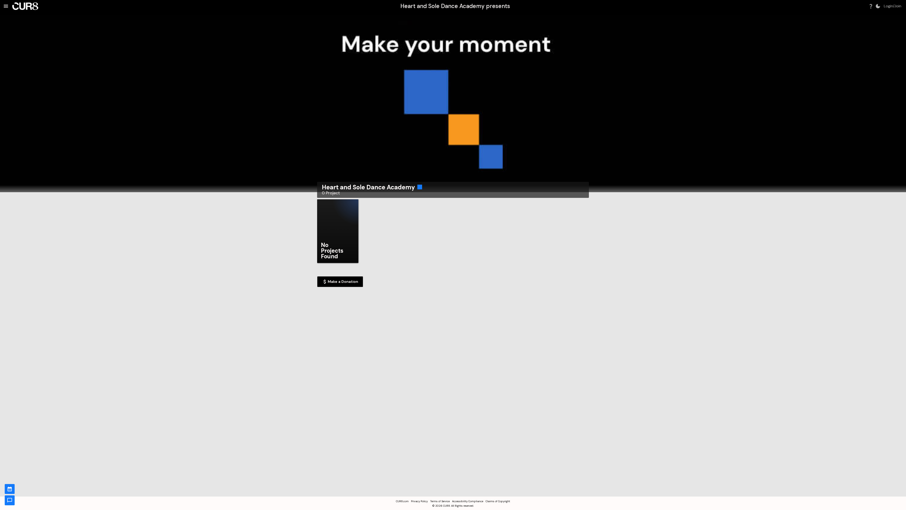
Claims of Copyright (498, 501)
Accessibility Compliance (467, 501)
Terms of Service (440, 501)
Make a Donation (343, 281)
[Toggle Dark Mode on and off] (877, 6)
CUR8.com (402, 501)
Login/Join (892, 6)
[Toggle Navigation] (6, 6)
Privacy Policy (419, 501)
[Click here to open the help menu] (870, 6)
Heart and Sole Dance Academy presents (455, 6)
